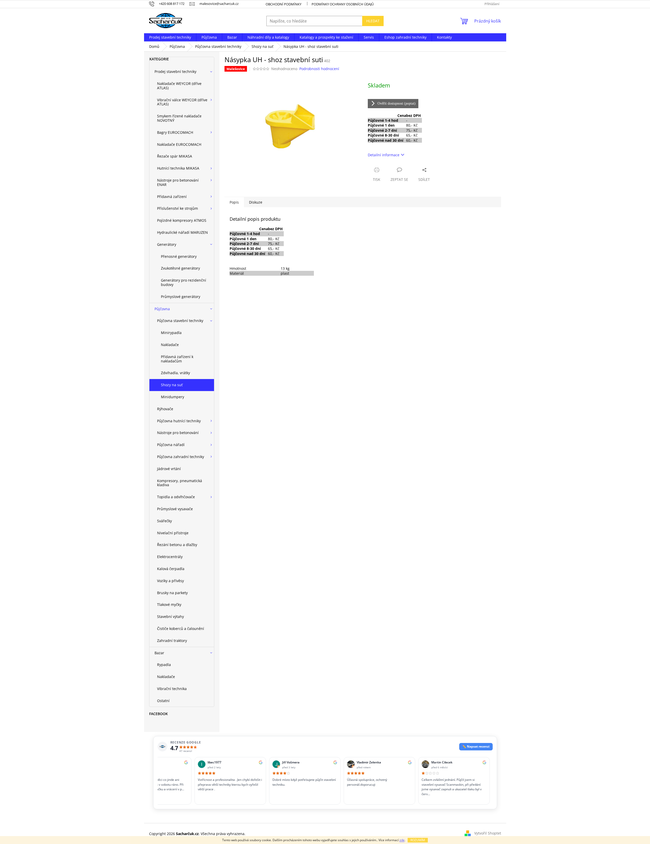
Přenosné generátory (179, 256)
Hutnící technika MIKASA (178, 168)
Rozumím (417, 840)
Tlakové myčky (169, 604)
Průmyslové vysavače (175, 508)
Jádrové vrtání (169, 468)
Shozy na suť (172, 384)
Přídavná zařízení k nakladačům (177, 358)
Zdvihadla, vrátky (175, 372)
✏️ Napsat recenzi (476, 746)
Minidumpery (172, 396)
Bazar (159, 652)
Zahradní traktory (172, 640)
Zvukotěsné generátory (180, 268)
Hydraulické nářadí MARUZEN (182, 232)
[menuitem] (170, 37)
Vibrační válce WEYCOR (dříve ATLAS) (182, 102)
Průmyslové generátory (180, 296)
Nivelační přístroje (172, 532)
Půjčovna (162, 308)
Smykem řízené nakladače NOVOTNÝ (179, 118)
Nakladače (170, 344)
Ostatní (163, 700)
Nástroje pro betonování (178, 432)
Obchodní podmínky (283, 4)
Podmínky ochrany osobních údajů (343, 4)
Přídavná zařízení (172, 196)
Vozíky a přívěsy (170, 580)
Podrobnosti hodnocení (319, 68)
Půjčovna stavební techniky (180, 320)
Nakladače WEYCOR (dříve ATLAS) (179, 85)
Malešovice (236, 68)
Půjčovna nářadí (171, 444)
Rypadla (164, 664)
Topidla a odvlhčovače (176, 496)
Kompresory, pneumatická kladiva (179, 482)
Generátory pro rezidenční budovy (183, 282)
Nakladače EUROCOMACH (179, 144)
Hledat (373, 20)
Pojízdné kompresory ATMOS (181, 220)
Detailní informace (383, 154)
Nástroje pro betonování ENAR (178, 182)
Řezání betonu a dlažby (177, 544)
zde (402, 840)
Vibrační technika (172, 688)
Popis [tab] (234, 202)
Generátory (166, 244)
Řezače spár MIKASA (174, 156)
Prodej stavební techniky (175, 71)
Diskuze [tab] (255, 202)
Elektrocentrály (170, 556)
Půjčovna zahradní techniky (180, 456)
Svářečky (164, 520)
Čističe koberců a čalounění (180, 628)
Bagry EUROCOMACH (175, 132)
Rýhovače (165, 408)
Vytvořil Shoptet (487, 833)
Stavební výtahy (170, 616)
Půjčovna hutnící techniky (179, 420)
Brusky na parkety (172, 592)
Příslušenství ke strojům (177, 208)
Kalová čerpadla (170, 568)
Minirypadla (171, 332)
